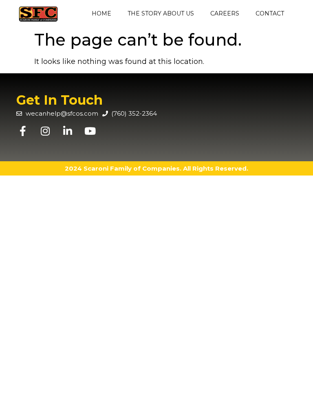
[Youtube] (90, 131)
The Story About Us (161, 13)
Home (101, 13)
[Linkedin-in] (67, 131)
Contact (270, 13)
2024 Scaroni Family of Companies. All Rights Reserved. (156, 168)
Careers (224, 13)
